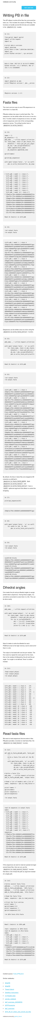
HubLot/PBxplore (18, 974)
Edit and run (29, 7)
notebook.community (9, 2)
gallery (16, 1016)
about (20, 1016)
